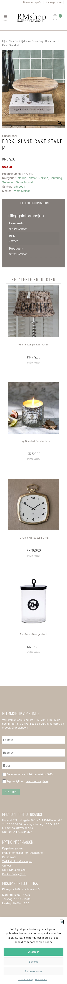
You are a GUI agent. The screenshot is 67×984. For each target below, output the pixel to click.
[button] (61, 921)
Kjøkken (25, 41)
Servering (37, 41)
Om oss (7, 865)
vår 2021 (19, 186)
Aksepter (33, 951)
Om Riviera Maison (14, 870)
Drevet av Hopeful (32, 2)
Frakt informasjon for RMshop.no (22, 852)
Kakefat (31, 178)
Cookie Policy (25, 979)
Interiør (14, 41)
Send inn (11, 792)
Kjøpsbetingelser (12, 848)
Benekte (33, 961)
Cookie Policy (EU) (14, 874)
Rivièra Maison (21, 191)
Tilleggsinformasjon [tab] (34, 203)
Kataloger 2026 (53, 2)
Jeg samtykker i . (28, 781)
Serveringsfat (24, 182)
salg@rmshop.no (22, 828)
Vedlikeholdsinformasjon (17, 861)
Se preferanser (33, 971)
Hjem (5, 41)
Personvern (41, 979)
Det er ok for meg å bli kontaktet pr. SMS (30, 774)
